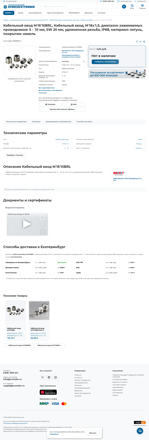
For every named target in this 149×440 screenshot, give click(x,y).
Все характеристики (47, 88)
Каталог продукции (82, 380)
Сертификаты (118, 387)
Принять (92, 433)
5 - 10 (66, 148)
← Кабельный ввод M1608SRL (18, 345)
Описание (42, 93)
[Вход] (132, 5)
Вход (132, 8)
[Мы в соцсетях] (42, 377)
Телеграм (51, 104)
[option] (19, 62)
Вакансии (78, 391)
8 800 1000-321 (10, 373)
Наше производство (82, 393)
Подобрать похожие (14, 155)
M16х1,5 (65, 144)
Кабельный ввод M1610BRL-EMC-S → (51, 345)
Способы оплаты (119, 385)
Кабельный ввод (62, 139)
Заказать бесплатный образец (62, 109)
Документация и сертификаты (50, 90)
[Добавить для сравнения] (140, 41)
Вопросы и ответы (120, 382)
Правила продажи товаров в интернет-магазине (129, 376)
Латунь (139, 144)
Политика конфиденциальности (15, 423)
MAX (75, 104)
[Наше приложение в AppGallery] (56, 392)
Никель (139, 148)
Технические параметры (16, 122)
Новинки (78, 385)
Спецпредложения (82, 388)
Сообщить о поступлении (105, 62)
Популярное (118, 392)
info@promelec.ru (12, 379)
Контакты (78, 377)
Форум (115, 395)
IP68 (140, 139)
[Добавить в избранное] (137, 41)
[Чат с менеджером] (140, 431)
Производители (81, 383)
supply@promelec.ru (14, 386)
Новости (77, 375)
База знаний (117, 390)
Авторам (77, 396)
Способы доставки (84, 122)
